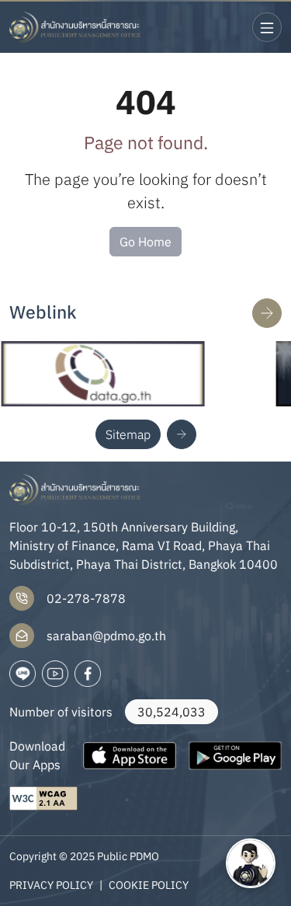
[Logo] (75, 27)
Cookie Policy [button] (149, 885)
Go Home (145, 241)
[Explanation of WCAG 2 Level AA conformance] (43, 798)
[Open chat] (250, 863)
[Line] (22, 673)
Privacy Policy (51, 885)
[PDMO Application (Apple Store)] (129, 755)
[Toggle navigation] (267, 27)
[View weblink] (267, 313)
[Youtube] (55, 673)
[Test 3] (87, 673)
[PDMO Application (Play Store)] (235, 755)
